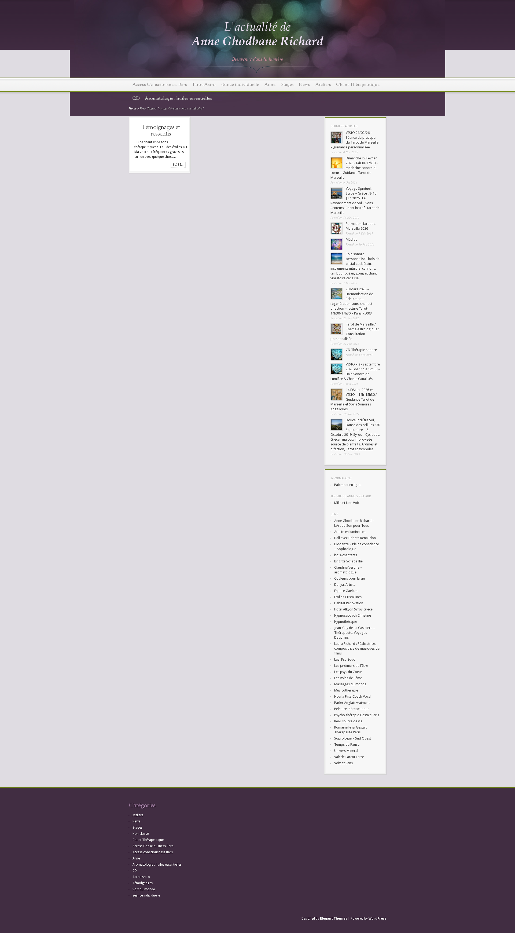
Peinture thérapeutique (351, 709)
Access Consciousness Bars (159, 85)
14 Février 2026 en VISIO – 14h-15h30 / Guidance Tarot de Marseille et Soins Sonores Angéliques (353, 399)
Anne (269, 85)
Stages (287, 85)
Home (133, 108)
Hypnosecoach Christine (352, 615)
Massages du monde (350, 684)
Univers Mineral (346, 751)
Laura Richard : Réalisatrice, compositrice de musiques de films (357, 648)
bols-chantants (345, 555)
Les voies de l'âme (348, 678)
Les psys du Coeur (348, 672)
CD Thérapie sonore (361, 350)
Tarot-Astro (204, 85)
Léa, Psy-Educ (344, 659)
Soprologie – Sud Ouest (352, 738)
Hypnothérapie (345, 622)
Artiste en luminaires (349, 532)
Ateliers (323, 85)
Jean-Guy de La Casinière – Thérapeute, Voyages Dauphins (354, 632)
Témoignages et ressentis (160, 130)
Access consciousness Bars (153, 852)
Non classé (141, 834)
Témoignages (143, 883)
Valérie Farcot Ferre (349, 757)
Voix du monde (144, 889)
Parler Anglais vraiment (352, 703)
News (304, 85)
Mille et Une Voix (347, 503)
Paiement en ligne (347, 485)
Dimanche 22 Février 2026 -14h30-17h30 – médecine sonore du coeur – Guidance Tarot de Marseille (354, 168)
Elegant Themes (333, 918)
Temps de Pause (346, 744)
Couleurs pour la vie (349, 578)
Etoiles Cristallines (348, 597)
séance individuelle (240, 85)
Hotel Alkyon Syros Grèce (353, 609)
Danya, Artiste (344, 585)
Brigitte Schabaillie (348, 561)
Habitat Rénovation (348, 603)
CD (135, 98)
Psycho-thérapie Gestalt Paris (356, 715)
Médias (351, 239)
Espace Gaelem (346, 591)
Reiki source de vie (348, 721)
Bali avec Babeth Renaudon (355, 538)
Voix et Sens (343, 763)
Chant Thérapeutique (358, 85)
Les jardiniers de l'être (351, 666)
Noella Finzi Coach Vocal (352, 696)
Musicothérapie (346, 690)
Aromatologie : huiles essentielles (178, 98)
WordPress (377, 918)
